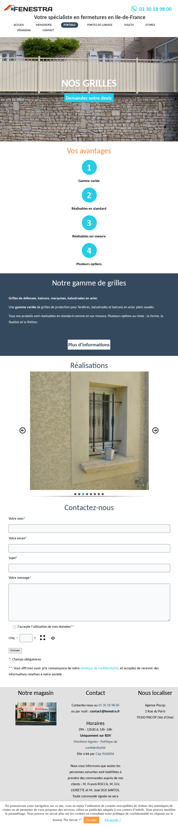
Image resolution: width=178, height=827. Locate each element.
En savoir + (113, 820)
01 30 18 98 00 (108, 705)
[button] (22, 430)
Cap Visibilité (105, 754)
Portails (70, 25)
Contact (48, 30)
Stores (150, 25)
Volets (129, 25)
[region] (89, 436)
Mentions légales (86, 742)
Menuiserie (44, 25)
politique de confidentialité (99, 668)
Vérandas (24, 30)
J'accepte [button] (91, 820)
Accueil (19, 25)
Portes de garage (99, 25)
